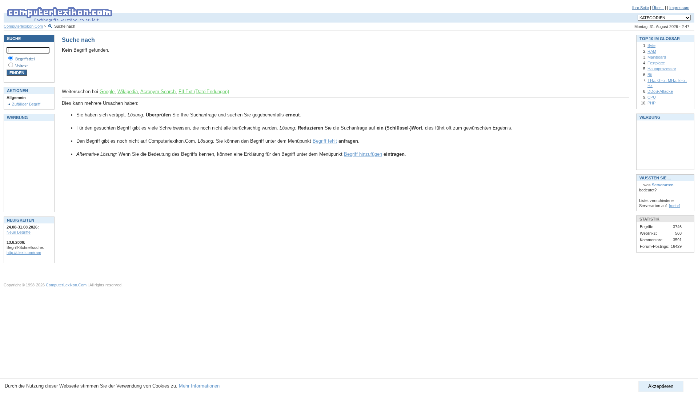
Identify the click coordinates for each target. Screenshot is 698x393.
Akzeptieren (660, 386)
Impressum (679, 7)
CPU (651, 97)
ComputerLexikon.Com (66, 285)
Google (107, 91)
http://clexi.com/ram (24, 252)
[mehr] (674, 205)
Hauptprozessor (661, 69)
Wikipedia (127, 91)
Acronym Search (158, 91)
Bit (649, 74)
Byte (651, 45)
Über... (658, 7)
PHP (651, 103)
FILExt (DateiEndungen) (203, 91)
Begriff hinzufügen (363, 154)
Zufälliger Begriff (26, 104)
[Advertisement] (147, 71)
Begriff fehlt (325, 141)
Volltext (21, 66)
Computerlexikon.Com (23, 26)
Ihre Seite (640, 7)
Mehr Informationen (199, 386)
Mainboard (656, 57)
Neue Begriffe (19, 232)
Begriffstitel (25, 59)
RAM (651, 51)
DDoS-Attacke (660, 91)
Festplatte (656, 63)
